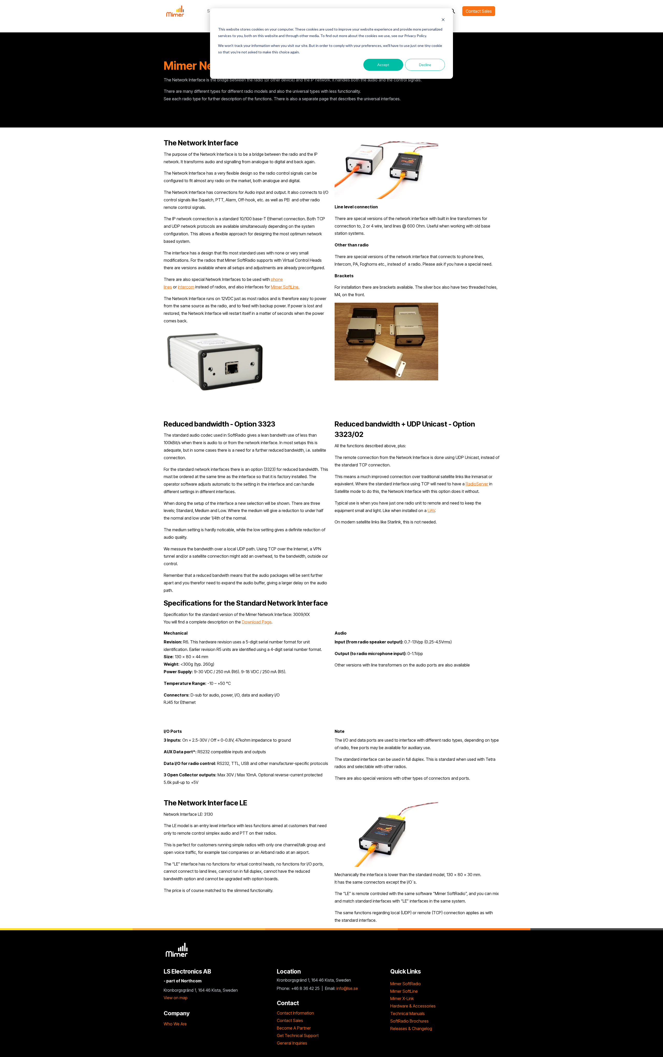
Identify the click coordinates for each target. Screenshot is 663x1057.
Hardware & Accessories (413, 1006)
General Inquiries (292, 1043)
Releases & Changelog (411, 1028)
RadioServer (477, 483)
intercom (186, 286)
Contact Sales (479, 11)
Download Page (256, 622)
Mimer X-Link (402, 998)
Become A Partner (294, 1028)
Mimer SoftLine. (285, 286)
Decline (425, 64)
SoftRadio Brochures (409, 1021)
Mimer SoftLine (404, 991)
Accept (383, 64)
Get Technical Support (298, 1035)
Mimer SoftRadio (405, 983)
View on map (176, 997)
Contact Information (295, 1013)
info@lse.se (347, 988)
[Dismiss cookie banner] (443, 19)
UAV (431, 510)
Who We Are (175, 1023)
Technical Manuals (407, 1013)
